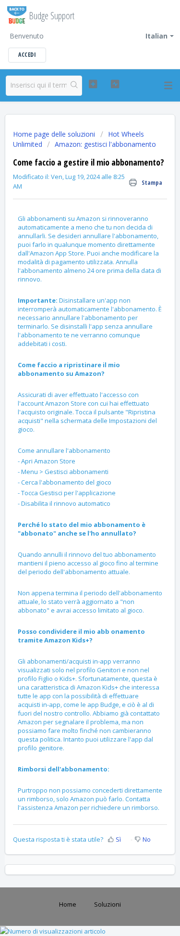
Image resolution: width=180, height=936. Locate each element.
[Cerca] (74, 85)
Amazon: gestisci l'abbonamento (105, 144)
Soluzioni (107, 904)
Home (67, 904)
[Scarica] (72, 469)
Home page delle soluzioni (55, 134)
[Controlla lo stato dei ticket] (115, 84)
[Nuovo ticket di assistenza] (92, 84)
